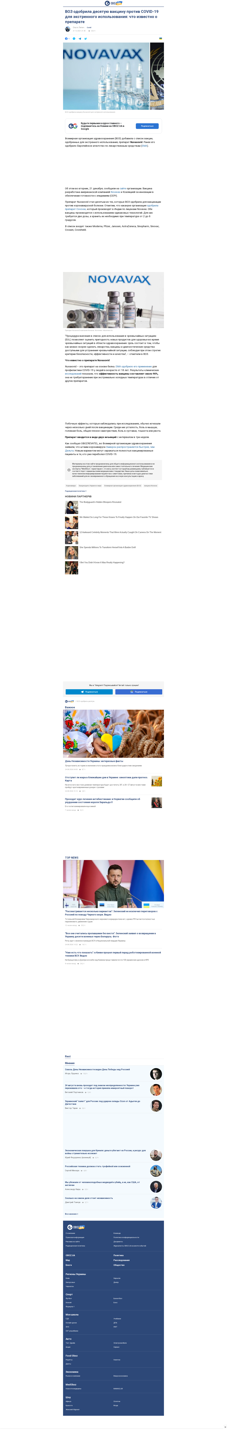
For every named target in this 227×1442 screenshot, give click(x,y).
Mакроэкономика (120, 1376)
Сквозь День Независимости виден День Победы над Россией (97, 1069)
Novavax (115, 192)
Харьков (116, 1278)
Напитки (116, 1360)
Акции (68, 1347)
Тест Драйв (70, 1343)
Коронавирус (71, 486)
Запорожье (70, 1282)
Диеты (68, 1364)
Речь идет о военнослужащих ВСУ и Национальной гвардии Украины (95, 941)
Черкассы (70, 1286)
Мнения (69, 1063)
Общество (119, 1265)
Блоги (69, 1265)
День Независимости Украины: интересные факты (94, 761)
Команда (117, 1233)
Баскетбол (117, 1298)
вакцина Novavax (150, 486)
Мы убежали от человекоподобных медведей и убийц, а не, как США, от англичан (102, 1183)
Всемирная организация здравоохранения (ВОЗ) (122, 486)
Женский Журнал (72, 1409)
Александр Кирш (72, 1189)
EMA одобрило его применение (134, 366)
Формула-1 (70, 1307)
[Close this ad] (225, 1427)
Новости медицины (73, 1389)
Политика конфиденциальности (126, 1237)
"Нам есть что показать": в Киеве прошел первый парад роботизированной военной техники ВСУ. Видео (113, 954)
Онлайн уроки (71, 1323)
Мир (68, 1260)
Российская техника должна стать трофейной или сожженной (97, 1166)
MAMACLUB (118, 1389)
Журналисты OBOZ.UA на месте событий (129, 1246)
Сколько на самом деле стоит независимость (89, 1198)
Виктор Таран (71, 1108)
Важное (70, 707)
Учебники (117, 1319)
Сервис (116, 1347)
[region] (113, 166)
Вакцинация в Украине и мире (90, 486)
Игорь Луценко (72, 1073)
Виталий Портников (74, 1092)
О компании (70, 1233)
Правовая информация (75, 1237)
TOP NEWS (71, 857)
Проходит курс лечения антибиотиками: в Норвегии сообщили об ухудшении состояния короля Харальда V (102, 801)
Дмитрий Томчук (73, 1202)
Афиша (68, 1401)
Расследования (121, 1260)
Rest (68, 1056)
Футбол (69, 1298)
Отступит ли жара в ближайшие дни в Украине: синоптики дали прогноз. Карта (106, 779)
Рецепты (69, 1360)
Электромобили (120, 1343)
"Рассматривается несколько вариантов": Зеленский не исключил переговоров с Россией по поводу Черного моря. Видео (111, 913)
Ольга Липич (78, 27)
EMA (144, 145)
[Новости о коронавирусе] (69, 702)
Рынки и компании (73, 1376)
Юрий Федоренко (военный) (78, 1157)
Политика (118, 1255)
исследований (73, 373)
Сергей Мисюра (72, 1170)
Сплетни (116, 1401)
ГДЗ (67, 1319)
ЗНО (67, 1327)
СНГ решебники (72, 1331)
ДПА (115, 1323)
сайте (123, 188)
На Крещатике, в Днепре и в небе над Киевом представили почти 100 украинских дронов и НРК (107, 960)
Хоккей (68, 1302)
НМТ (115, 1327)
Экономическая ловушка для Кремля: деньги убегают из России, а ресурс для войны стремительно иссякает (105, 1152)
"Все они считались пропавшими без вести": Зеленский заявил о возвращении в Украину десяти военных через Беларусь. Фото (110, 935)
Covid (89, 27)
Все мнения (71, 1214)
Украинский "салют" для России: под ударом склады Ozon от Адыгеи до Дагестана (102, 1102)
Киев (68, 1278)
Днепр (116, 1282)
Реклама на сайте (73, 1242)
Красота (69, 1405)
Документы (118, 1242)
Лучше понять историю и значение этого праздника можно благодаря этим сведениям (103, 766)
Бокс (115, 1302)
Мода (115, 1405)
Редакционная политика (75, 491)
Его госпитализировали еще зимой (80, 806)
